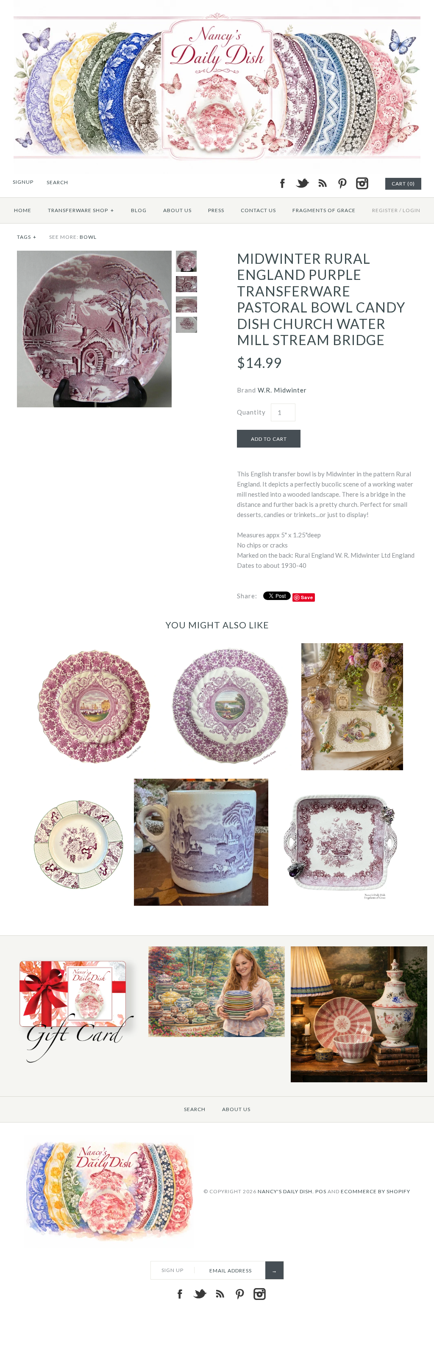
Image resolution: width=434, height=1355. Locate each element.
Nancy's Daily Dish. (286, 1191)
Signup (23, 182)
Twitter (302, 183)
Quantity (251, 412)
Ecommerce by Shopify (375, 1191)
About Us (177, 210)
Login (411, 210)
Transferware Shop (81, 210)
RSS (322, 183)
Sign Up (172, 1270)
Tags (26, 237)
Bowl (88, 237)
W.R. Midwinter (282, 390)
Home (22, 210)
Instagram (362, 183)
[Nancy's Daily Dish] (217, 5)
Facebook (282, 183)
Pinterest (342, 183)
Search (195, 1109)
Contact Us (258, 210)
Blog (139, 210)
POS (320, 1191)
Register (385, 210)
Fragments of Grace (324, 210)
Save (307, 597)
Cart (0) (403, 183)
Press (216, 210)
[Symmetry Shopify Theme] (74, 1065)
